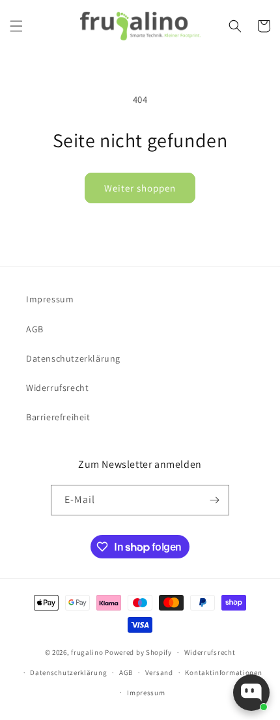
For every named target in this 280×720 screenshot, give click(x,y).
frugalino (87, 652)
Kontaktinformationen (223, 672)
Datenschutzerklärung (73, 358)
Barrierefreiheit (58, 417)
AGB (35, 329)
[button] (16, 26)
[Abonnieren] (214, 500)
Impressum (50, 299)
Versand (159, 672)
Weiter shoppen (140, 188)
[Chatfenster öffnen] (251, 692)
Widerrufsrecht (57, 388)
